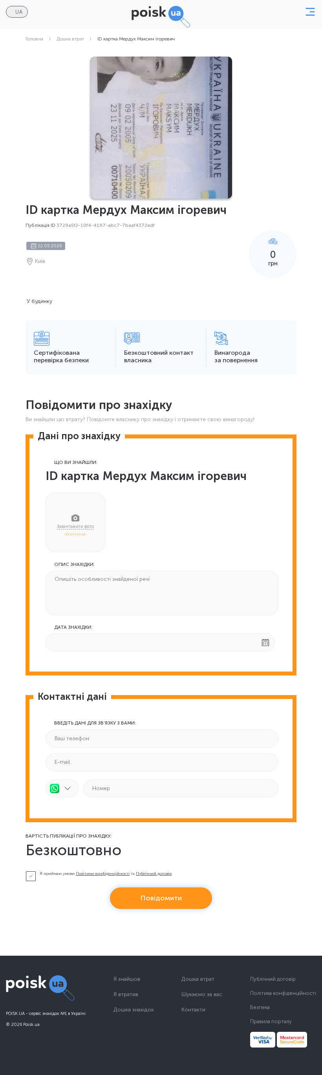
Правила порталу (271, 1021)
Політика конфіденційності (283, 993)
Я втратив (125, 994)
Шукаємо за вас (201, 994)
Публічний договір (154, 873)
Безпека (260, 1007)
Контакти (193, 1010)
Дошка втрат (70, 39)
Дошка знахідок (133, 1010)
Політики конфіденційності (103, 873)
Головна (34, 39)
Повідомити (161, 898)
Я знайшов (126, 979)
